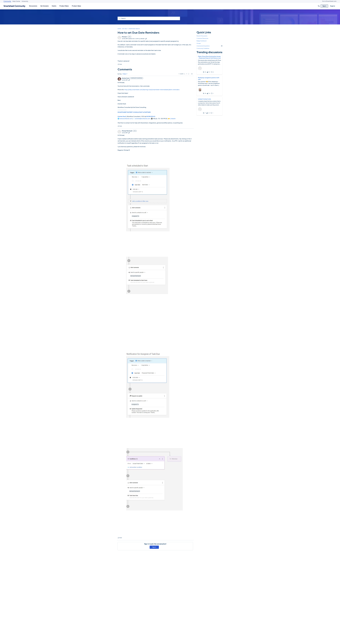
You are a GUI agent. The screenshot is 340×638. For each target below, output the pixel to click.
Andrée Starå (125, 78)
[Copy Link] (146, 38)
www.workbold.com (126, 119)
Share (120, 64)
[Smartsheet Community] (14, 6)
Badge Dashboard (201, 41)
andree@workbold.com (142, 119)
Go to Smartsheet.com (329, 1)
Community (7, 1)
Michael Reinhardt (127, 131)
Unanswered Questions (209, 46)
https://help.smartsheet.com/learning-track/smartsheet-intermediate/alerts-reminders (151, 90)
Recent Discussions (202, 36)
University (25, 1)
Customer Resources (202, 38)
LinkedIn (173, 119)
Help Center (16, 1)
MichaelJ (124, 37)
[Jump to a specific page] (191, 73)
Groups (199, 43)
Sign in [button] (154, 547)
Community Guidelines (203, 48)
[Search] (318, 6)
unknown (142, 38)
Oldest (124, 74)
